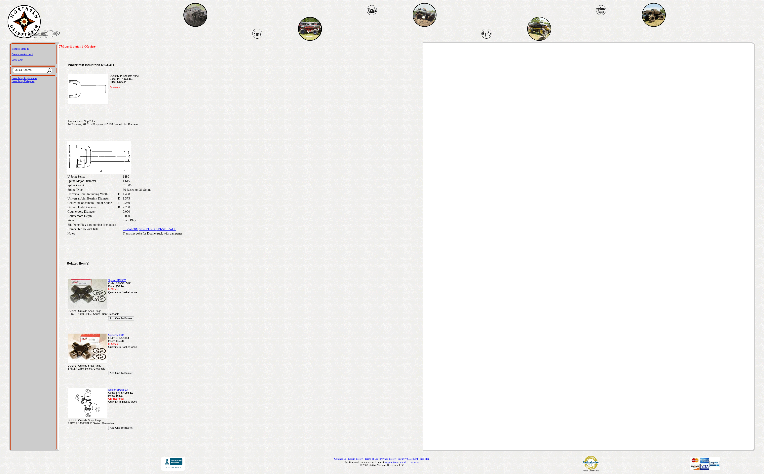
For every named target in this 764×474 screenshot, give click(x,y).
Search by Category (23, 81)
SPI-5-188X (130, 229)
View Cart (17, 59)
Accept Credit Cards (591, 471)
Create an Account (22, 54)
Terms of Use (371, 458)
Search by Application (24, 78)
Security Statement (408, 458)
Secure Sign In (20, 48)
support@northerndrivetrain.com (402, 461)
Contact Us (340, 458)
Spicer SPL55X (117, 280)
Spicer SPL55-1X (118, 389)
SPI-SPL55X (147, 229)
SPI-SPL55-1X (166, 229)
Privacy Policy (388, 458)
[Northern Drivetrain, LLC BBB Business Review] (173, 469)
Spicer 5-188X (116, 335)
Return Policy (355, 458)
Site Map (425, 458)
